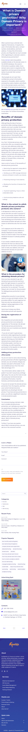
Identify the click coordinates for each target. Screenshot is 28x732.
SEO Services (5, 683)
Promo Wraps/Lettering (7, 702)
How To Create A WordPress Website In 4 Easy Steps (12, 526)
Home (5, 28)
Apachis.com (9, 109)
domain (7, 60)
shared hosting (21, 564)
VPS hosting (5, 569)
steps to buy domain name (16, 566)
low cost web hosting (7, 561)
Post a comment (7, 479)
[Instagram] (7, 671)
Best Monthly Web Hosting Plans (10, 532)
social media (5, 566)
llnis (16, 34)
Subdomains (6, 504)
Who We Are (4, 722)
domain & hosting (17, 549)
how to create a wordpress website (10, 559)
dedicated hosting (6, 549)
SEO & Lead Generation (7, 720)
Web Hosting (6, 508)
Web (4, 506)
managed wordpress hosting (9, 564)
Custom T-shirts (5, 700)
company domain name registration (10, 546)
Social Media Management (9, 685)
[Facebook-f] (2, 671)
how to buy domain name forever (10, 554)
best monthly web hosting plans (10, 541)
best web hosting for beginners (9, 544)
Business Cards (5, 704)
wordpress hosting (6, 571)
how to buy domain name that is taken (11, 556)
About (3, 706)
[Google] (4, 671)
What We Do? (4, 709)
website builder (21, 569)
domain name (5, 551)
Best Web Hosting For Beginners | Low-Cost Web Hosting (13, 519)
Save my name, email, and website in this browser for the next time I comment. (12, 472)
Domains (11, 28)
